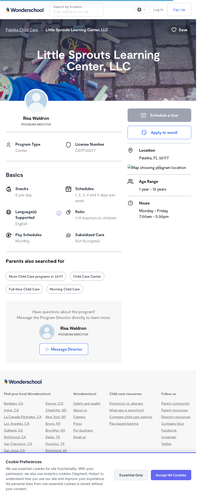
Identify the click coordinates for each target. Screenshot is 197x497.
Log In (158, 9)
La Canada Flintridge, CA (23, 417)
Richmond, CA (15, 437)
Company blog (172, 423)
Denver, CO (54, 403)
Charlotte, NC (56, 410)
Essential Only (131, 475)
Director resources (176, 417)
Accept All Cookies (171, 475)
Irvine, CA (11, 410)
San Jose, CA (14, 450)
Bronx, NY (53, 423)
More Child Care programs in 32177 (36, 276)
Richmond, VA (56, 450)
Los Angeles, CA (16, 423)
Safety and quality (86, 403)
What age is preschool (126, 410)
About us (80, 410)
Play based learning (124, 423)
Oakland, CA (13, 430)
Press (77, 423)
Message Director (66, 349)
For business (83, 430)
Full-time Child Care (24, 289)
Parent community (175, 403)
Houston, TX (55, 444)
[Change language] (142, 9)
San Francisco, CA (18, 444)
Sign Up (179, 9)
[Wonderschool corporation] (98, 382)
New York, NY (55, 417)
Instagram (168, 437)
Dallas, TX (52, 437)
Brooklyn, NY (55, 430)
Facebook (169, 430)
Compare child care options (130, 417)
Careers (79, 417)
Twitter (166, 444)
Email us (79, 437)
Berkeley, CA (13, 403)
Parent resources (174, 410)
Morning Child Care (65, 289)
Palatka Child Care (22, 29)
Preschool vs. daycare (126, 403)
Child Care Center (87, 276)
